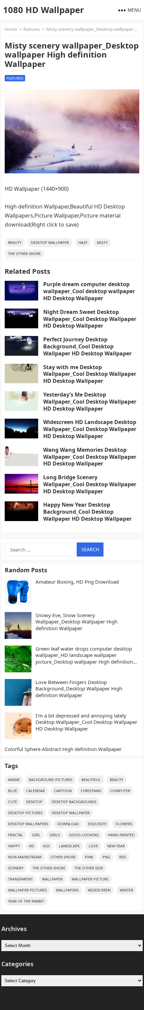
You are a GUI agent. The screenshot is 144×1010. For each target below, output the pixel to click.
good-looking (84, 834)
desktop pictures (25, 812)
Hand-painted (121, 834)
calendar (35, 790)
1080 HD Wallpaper (43, 10)
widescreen (99, 890)
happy (14, 845)
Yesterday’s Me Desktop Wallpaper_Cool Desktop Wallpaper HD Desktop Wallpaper (89, 401)
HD (31, 845)
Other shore (63, 856)
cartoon (63, 790)
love (93, 845)
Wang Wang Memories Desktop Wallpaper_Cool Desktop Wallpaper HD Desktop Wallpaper (89, 457)
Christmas (91, 790)
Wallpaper (52, 878)
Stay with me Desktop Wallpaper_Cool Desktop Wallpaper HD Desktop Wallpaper (89, 374)
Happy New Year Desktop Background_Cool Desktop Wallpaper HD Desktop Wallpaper (87, 511)
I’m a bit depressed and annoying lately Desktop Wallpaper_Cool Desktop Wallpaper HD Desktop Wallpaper (86, 722)
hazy (82, 242)
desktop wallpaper (50, 242)
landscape (69, 845)
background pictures (50, 779)
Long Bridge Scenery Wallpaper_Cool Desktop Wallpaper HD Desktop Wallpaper (89, 484)
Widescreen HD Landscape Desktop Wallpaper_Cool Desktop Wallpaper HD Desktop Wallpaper (89, 429)
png (106, 856)
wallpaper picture (90, 878)
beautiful (91, 779)
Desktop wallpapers (28, 823)
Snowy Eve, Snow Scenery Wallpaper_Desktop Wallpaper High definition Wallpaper (76, 622)
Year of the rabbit (26, 901)
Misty (102, 242)
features (31, 29)
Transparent (20, 878)
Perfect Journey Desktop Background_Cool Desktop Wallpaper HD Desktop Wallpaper (87, 346)
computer (120, 790)
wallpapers (67, 890)
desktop (34, 801)
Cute (12, 801)
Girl (36, 834)
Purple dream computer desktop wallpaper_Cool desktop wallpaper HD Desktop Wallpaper (89, 291)
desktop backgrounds (74, 801)
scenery (15, 867)
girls (55, 834)
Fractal (15, 834)
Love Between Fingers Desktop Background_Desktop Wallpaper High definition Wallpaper (78, 688)
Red (122, 856)
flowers (124, 823)
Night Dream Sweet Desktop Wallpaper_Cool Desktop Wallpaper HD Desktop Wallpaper (89, 319)
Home (11, 29)
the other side (88, 867)
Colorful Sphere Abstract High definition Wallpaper (63, 749)
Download (68, 823)
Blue (12, 790)
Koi (46, 845)
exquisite (97, 823)
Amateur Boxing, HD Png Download (77, 582)
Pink (89, 856)
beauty (14, 242)
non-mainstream (25, 856)
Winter (126, 890)
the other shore (24, 253)
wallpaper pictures (27, 890)
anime (14, 779)
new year (116, 845)
